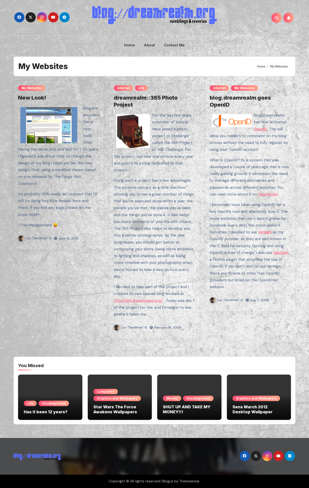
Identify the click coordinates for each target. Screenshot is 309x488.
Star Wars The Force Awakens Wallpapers (115, 409)
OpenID (260, 129)
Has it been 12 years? (45, 411)
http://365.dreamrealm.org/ (138, 300)
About (149, 45)
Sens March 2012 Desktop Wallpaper (253, 409)
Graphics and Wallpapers (117, 398)
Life (141, 88)
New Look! (32, 97)
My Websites (31, 88)
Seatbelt (281, 252)
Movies (172, 398)
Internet (123, 88)
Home (129, 45)
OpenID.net (268, 194)
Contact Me (174, 45)
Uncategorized (54, 403)
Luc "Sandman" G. (39, 238)
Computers (105, 391)
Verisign (265, 232)
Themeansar (189, 481)
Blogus (167, 481)
